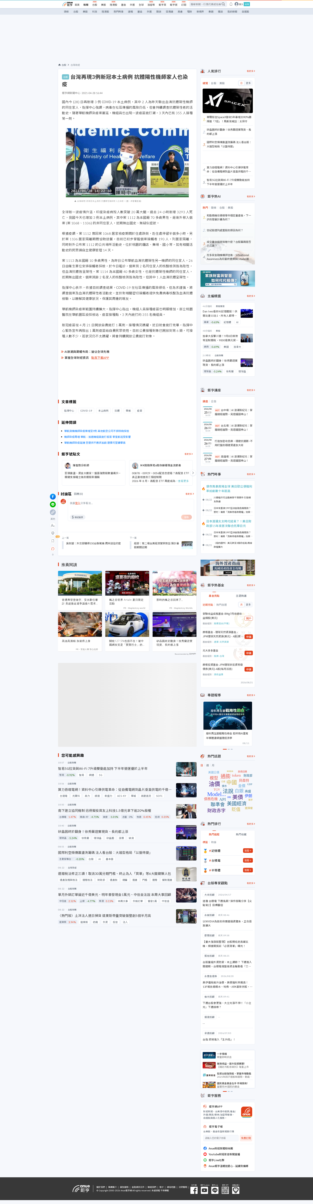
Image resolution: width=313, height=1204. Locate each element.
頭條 (66, 11)
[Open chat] (53, 549)
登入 (241, 4)
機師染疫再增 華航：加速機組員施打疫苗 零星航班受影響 (97, 437)
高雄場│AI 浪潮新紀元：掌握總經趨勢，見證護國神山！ (234, 458)
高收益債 (218, 674)
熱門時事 (118, 11)
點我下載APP (100, 357)
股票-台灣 (219, 656)
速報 (130, 11)
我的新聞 (232, 11)
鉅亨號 (173, 4)
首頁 (77, 4)
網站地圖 (171, 1187)
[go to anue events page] (231, 4)
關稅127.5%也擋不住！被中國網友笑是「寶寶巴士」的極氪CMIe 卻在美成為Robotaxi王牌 (127, 643)
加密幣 (151, 4)
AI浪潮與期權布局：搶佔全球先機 (87, 351)
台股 (94, 4)
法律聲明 (183, 1187)
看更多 (188, 454)
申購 (248, 637)
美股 (103, 4)
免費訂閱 (246, 1138)
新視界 (200, 11)
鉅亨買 (162, 4)
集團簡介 (112, 1187)
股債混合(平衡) (221, 623)
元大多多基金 (210, 650)
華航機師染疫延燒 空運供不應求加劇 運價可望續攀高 (95, 442)
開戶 (248, 618)
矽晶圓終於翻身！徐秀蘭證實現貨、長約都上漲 (174, 642)
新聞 (85, 4)
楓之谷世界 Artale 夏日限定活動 (126, 601)
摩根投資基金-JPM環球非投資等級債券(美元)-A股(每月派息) (223, 667)
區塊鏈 (169, 11)
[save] (53, 541)
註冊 (247, 4)
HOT (217, 410)
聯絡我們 (152, 1187)
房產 (180, 11)
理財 (189, 11)
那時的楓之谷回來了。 (170, 600)
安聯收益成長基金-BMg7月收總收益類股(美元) (222, 616)
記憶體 (216, 850)
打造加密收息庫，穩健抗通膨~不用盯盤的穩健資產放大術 (234, 443)
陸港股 (113, 4)
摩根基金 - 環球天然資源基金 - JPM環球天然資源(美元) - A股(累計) (222, 634)
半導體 (216, 870)
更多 (248, 83)
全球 (141, 4)
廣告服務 (124, 1187)
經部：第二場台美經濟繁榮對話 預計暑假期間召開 (156, 545)
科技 (94, 11)
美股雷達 (220, 306)
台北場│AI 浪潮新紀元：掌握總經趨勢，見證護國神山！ (234, 427)
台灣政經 (75, 64)
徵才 (161, 1187)
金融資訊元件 (138, 1187)
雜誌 (220, 11)
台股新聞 (219, 355)
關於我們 (101, 1187)
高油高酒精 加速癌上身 (76, 641)
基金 (123, 4)
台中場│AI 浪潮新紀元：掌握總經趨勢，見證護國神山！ (234, 412)
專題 (211, 11)
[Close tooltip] (80, 549)
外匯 (132, 4)
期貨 (158, 11)
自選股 (245, 11)
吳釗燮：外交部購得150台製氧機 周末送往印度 (93, 543)
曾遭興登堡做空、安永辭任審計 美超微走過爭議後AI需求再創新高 (80, 601)
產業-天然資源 (221, 641)
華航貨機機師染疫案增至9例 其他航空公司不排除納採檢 (96, 431)
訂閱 (183, 4)
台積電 (216, 860)
